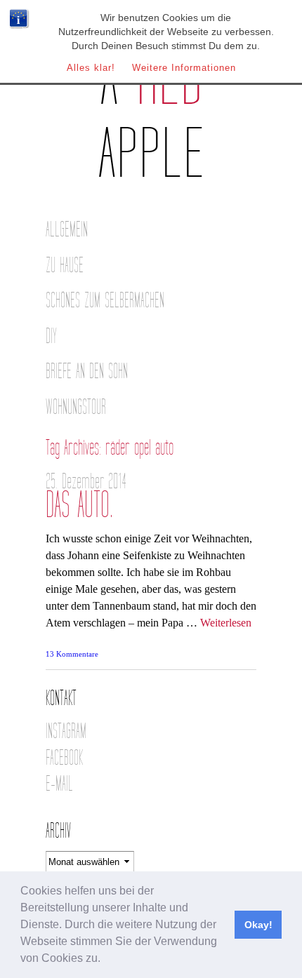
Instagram (66, 731)
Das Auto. (79, 505)
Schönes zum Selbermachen (105, 301)
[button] (105, 960)
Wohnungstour (76, 407)
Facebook (64, 758)
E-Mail (59, 784)
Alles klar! (91, 67)
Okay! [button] (258, 924)
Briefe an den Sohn (87, 371)
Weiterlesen (225, 623)
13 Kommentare (72, 654)
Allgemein (67, 230)
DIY (51, 336)
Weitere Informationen (184, 67)
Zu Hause (65, 265)
